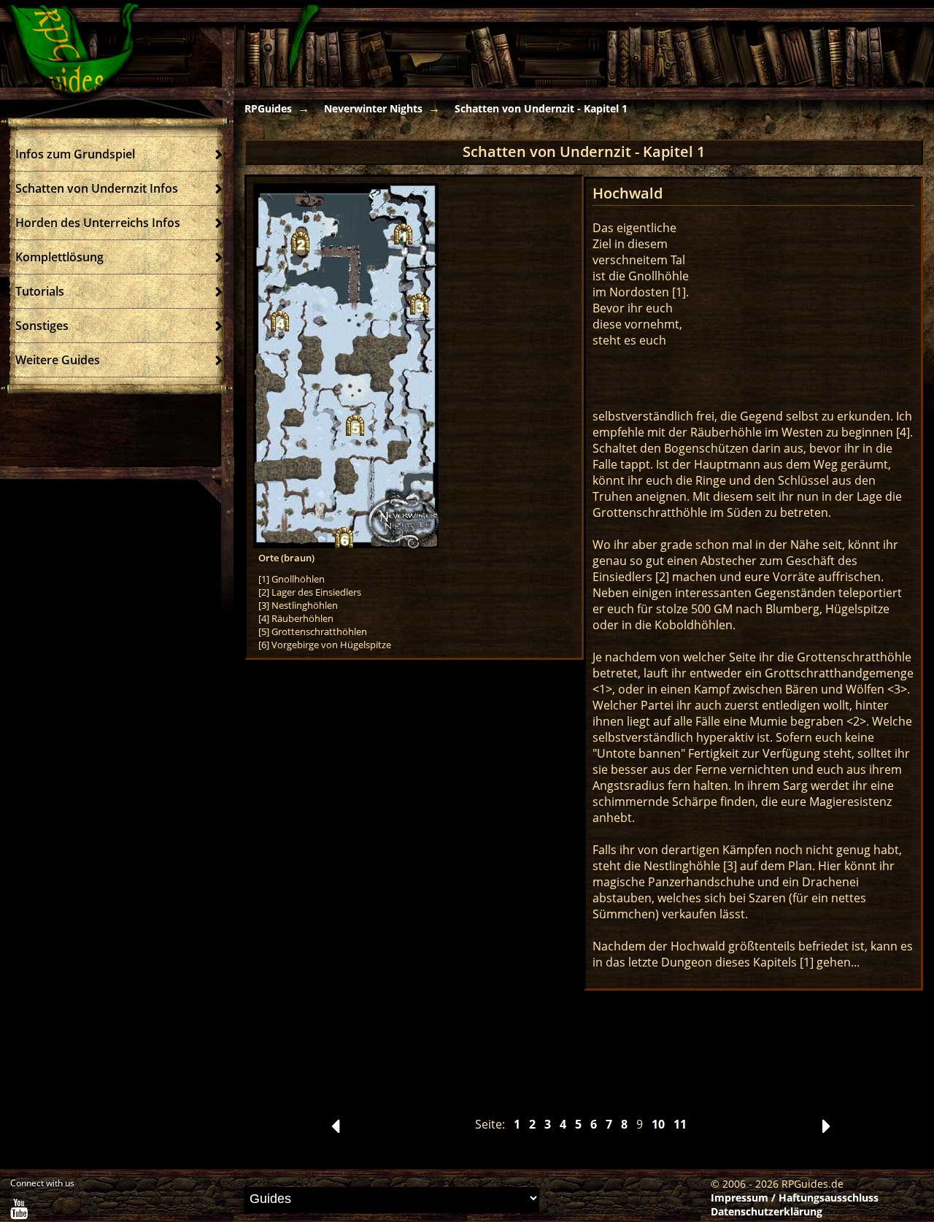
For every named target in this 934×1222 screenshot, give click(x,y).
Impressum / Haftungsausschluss (795, 1197)
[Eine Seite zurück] (335, 1130)
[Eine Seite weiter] (826, 1130)
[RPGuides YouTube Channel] (19, 1212)
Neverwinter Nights (373, 108)
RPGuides (268, 108)
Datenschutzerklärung (766, 1211)
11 (680, 1124)
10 (658, 1124)
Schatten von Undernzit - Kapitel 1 (541, 108)
